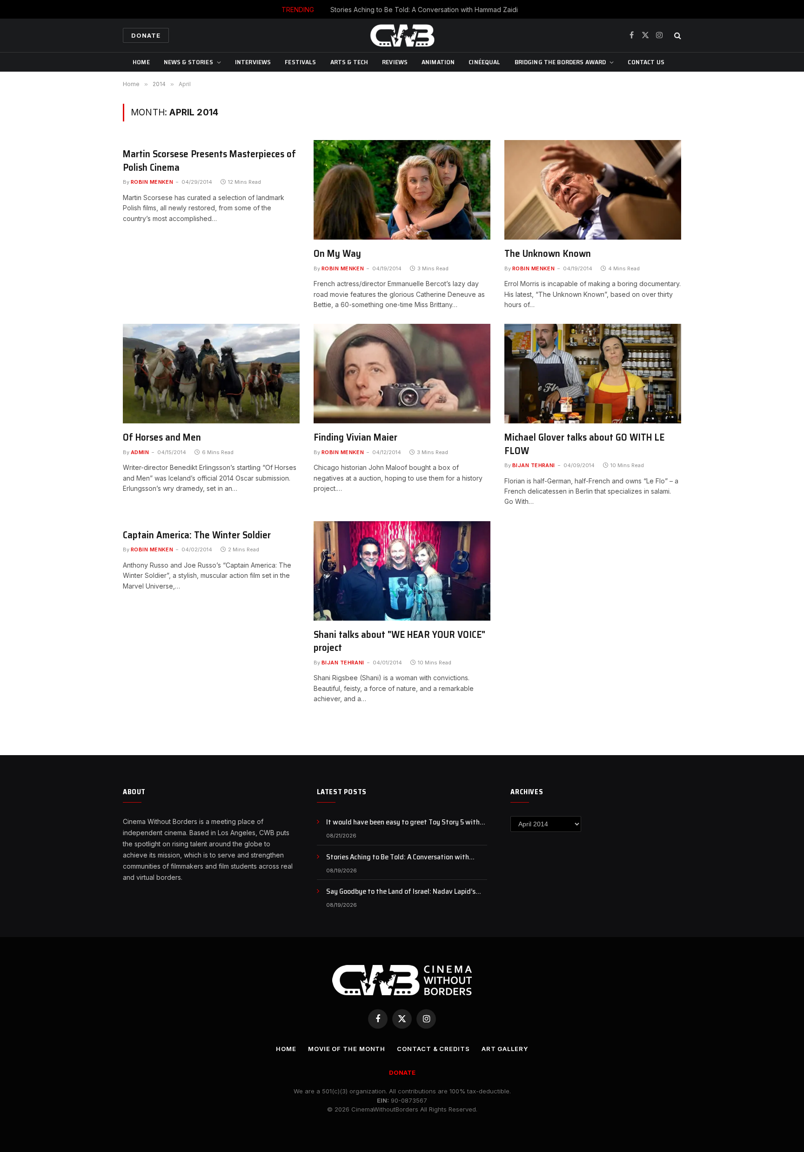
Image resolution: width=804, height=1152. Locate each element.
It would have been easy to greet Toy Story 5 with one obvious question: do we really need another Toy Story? (406, 822)
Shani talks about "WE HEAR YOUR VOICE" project (399, 641)
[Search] (676, 35)
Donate (146, 35)
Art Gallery (505, 1048)
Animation (438, 62)
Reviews (395, 62)
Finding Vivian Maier (355, 437)
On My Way (337, 254)
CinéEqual (484, 62)
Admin (140, 452)
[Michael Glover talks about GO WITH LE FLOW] (592, 373)
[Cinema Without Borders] (402, 35)
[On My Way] (402, 190)
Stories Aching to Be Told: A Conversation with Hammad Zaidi (424, 9)
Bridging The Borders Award (560, 62)
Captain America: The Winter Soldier (197, 535)
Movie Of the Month (346, 1048)
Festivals (300, 62)
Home (141, 62)
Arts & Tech (349, 62)
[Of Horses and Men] (211, 373)
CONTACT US (646, 62)
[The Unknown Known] (592, 190)
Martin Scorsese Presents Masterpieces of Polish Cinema (209, 160)
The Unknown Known (547, 254)
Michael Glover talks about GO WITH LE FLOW (584, 444)
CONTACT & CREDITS (433, 1048)
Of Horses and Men (162, 437)
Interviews (253, 62)
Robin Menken (152, 182)
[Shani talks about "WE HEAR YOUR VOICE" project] (402, 571)
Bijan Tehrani (533, 465)
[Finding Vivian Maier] (402, 373)
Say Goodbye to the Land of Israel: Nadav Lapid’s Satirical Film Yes (401, 891)
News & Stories (188, 62)
